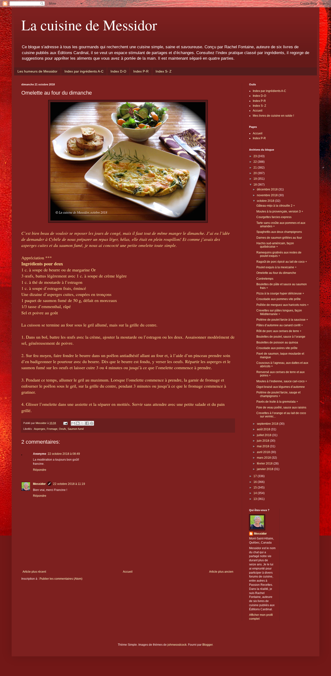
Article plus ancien (221, 571)
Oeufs (62, 428)
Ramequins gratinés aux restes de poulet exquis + (278, 254)
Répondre (39, 470)
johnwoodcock (177, 644)
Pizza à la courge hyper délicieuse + (280, 293)
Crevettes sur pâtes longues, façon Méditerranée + (279, 312)
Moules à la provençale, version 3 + (279, 211)
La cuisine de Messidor (89, 24)
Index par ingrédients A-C (83, 71)
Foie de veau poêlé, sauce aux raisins (281, 407)
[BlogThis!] (77, 423)
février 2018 (265, 463)
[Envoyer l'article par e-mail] (65, 423)
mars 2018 (264, 457)
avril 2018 (264, 452)
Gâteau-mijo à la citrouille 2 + (275, 205)
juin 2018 (263, 440)
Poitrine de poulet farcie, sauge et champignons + (278, 394)
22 (255, 161)
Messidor (39, 484)
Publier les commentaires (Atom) (60, 578)
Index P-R (141, 71)
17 (255, 476)
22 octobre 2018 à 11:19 (69, 484)
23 (255, 156)
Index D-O (118, 71)
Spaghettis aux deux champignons (279, 232)
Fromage (52, 428)
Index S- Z (164, 71)
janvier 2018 (265, 469)
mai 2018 (263, 446)
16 (255, 482)
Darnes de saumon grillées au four (279, 237)
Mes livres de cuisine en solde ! (273, 115)
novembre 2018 (267, 195)
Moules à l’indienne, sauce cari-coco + (281, 381)
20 (255, 173)
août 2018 (264, 429)
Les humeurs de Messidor (37, 71)
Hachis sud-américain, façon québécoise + (275, 245)
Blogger (207, 644)
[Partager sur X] (82, 423)
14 (255, 493)
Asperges (39, 428)
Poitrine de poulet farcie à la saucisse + (282, 319)
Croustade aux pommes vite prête (278, 299)
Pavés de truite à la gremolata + (277, 401)
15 (255, 487)
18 (255, 184)
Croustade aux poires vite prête (277, 348)
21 (255, 167)
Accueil (128, 571)
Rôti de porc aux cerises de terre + (278, 331)
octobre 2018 (266, 201)
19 (255, 178)
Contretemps (264, 278)
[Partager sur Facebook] (87, 423)
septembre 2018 (268, 423)
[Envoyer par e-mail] (73, 423)
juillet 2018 (264, 435)
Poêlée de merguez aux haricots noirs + (282, 305)
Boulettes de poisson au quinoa (277, 342)
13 (255, 499)
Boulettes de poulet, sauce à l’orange (280, 336)
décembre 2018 (267, 189)
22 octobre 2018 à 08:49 (64, 454)
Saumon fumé (76, 428)
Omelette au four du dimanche (276, 273)
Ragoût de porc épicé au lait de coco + (281, 261)
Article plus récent (34, 571)
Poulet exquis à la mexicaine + (276, 267)
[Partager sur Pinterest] (91, 423)
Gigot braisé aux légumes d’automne (280, 387)
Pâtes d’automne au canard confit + (279, 325)
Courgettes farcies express (274, 217)
